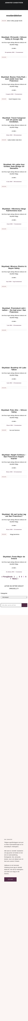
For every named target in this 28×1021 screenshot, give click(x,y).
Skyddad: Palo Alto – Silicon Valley (14, 411)
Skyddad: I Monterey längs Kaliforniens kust (14, 210)
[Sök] (24, 605)
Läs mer (10, 879)
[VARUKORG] (20, 7)
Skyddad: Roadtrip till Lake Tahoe (14, 369)
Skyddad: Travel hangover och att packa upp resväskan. (14, 120)
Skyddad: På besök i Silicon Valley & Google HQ (14, 38)
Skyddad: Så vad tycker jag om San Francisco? (14, 515)
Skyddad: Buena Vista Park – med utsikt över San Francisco (14, 79)
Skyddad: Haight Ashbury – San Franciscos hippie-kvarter (14, 457)
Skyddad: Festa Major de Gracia (14, 557)
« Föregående (7, 577)
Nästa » (15, 579)
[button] (1, 6)
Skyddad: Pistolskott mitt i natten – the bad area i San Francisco (14, 310)
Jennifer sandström (14, 2)
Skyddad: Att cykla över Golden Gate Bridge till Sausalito (14, 166)
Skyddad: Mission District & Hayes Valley (14, 267)
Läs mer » (14, 48)
